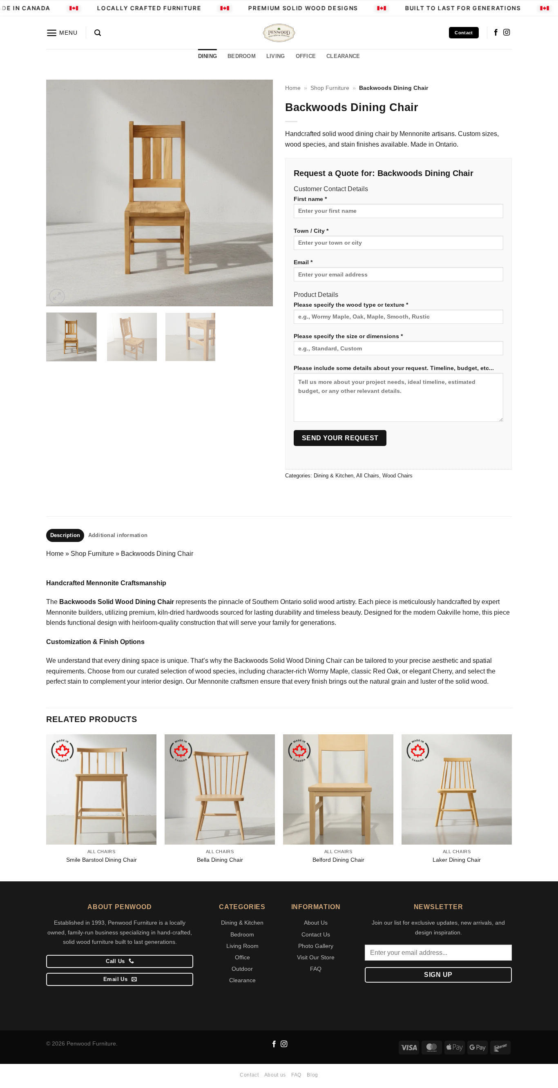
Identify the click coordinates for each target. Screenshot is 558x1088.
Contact (249, 1075)
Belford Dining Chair (338, 859)
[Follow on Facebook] (496, 32)
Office (242, 957)
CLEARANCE (343, 56)
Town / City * (311, 230)
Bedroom (242, 934)
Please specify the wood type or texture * (351, 304)
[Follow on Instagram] (506, 32)
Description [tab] (65, 535)
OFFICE (306, 56)
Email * (303, 262)
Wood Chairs (397, 476)
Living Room (242, 946)
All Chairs (367, 476)
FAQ (315, 968)
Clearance (242, 980)
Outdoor (242, 968)
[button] (61, 33)
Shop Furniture (329, 88)
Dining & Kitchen (333, 476)
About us (275, 1075)
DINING (207, 56)
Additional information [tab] (118, 535)
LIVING (275, 56)
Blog (312, 1075)
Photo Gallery (315, 946)
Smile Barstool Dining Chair (101, 859)
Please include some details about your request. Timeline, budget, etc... (394, 368)
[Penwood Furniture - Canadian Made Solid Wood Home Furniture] (279, 33)
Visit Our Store (316, 957)
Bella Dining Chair (220, 859)
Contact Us (315, 934)
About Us (316, 922)
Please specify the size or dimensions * (348, 336)
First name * (310, 199)
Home (293, 88)
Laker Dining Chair (457, 859)
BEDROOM (242, 56)
